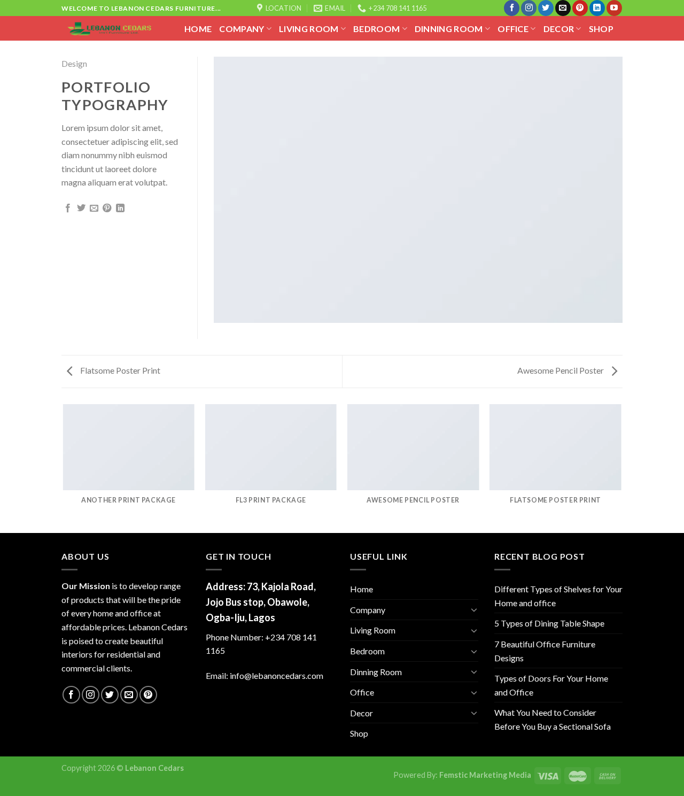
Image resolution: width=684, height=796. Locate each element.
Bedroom (376, 29)
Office (513, 29)
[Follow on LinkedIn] (597, 8)
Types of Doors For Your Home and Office (551, 685)
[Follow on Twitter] (546, 8)
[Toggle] (474, 609)
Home (198, 29)
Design (74, 63)
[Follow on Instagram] (529, 8)
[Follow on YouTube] (614, 8)
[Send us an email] (563, 8)
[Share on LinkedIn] (120, 208)
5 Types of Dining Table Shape (549, 623)
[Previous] (64, 467)
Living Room (309, 29)
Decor (558, 29)
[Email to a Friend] (94, 208)
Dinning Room (449, 29)
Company (241, 29)
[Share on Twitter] (81, 208)
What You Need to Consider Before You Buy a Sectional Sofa (552, 719)
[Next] (621, 467)
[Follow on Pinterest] (580, 8)
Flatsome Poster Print (119, 370)
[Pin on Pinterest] (107, 208)
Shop (601, 29)
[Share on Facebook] (68, 208)
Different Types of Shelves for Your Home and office (558, 596)
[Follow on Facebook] (511, 8)
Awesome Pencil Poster (561, 370)
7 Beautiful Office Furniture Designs (544, 651)
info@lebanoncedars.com (277, 675)
